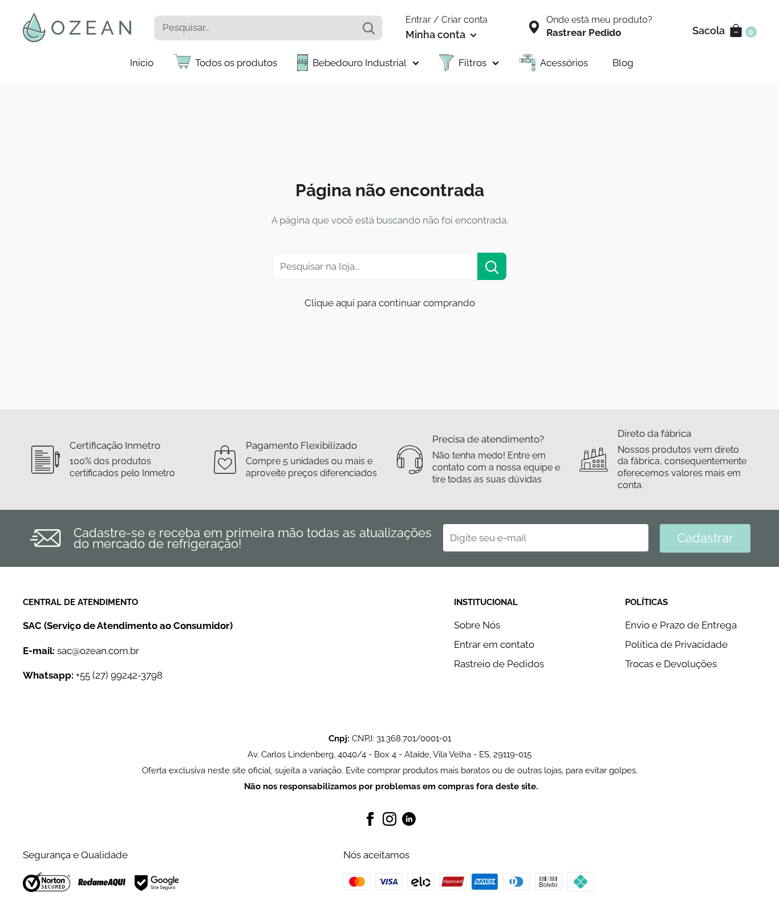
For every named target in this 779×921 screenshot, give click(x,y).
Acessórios (564, 62)
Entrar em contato (494, 644)
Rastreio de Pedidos (499, 664)
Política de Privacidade (676, 644)
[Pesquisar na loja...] (491, 266)
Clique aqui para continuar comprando (390, 303)
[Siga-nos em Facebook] (370, 818)
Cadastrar (705, 537)
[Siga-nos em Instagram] (389, 818)
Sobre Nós (477, 625)
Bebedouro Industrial (360, 62)
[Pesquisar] (368, 27)
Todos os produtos (236, 62)
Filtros (472, 62)
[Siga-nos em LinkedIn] (409, 818)
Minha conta (436, 34)
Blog (623, 62)
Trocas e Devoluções (671, 664)
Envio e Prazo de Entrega (681, 625)
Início (141, 62)
